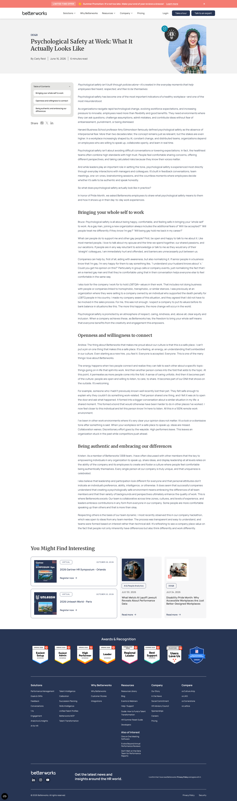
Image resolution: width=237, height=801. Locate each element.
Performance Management (42, 691)
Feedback (35, 701)
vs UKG (185, 696)
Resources (127, 685)
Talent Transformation (69, 720)
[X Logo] (47, 123)
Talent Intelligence (67, 691)
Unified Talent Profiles (68, 711)
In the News (156, 696)
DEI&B (34, 35)
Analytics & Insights (39, 720)
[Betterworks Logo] (34, 13)
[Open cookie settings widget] (4, 796)
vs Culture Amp (188, 691)
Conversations (37, 706)
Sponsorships (157, 711)
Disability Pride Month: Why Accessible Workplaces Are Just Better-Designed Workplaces (185, 600)
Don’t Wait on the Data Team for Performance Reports (131, 753)
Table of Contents (41, 86)
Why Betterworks (101, 685)
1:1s (32, 711)
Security (202, 795)
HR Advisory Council (160, 706)
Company (157, 685)
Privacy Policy (182, 777)
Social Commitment (160, 701)
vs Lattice (186, 706)
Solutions (36, 685)
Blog (123, 696)
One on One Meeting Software (130, 737)
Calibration (64, 696)
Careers (154, 716)
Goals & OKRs (36, 696)
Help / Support (127, 706)
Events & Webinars (129, 701)
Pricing (154, 720)
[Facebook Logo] (42, 123)
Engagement (36, 716)
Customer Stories (99, 696)
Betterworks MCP (66, 716)
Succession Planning (68, 701)
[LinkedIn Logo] (51, 123)
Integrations (96, 701)
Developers (126, 724)
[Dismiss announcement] (204, 4)
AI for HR (34, 725)
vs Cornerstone (188, 701)
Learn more (172, 3)
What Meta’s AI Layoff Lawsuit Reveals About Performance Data (139, 600)
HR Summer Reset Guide (132, 719)
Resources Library (129, 691)
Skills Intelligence (66, 706)
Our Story (155, 691)
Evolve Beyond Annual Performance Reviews (130, 744)
